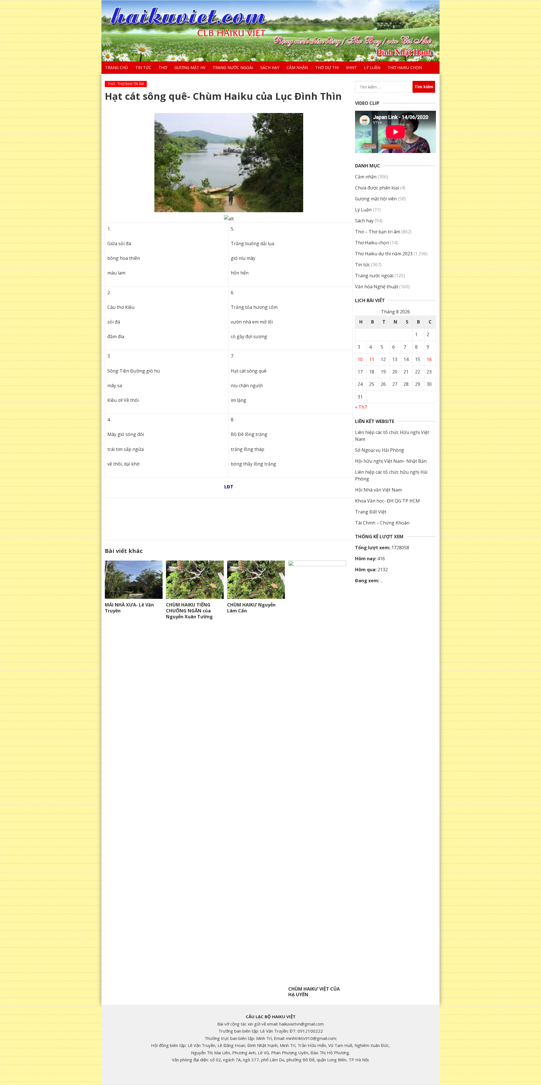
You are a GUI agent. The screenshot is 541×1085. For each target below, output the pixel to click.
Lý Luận (372, 67)
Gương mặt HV (189, 67)
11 (371, 359)
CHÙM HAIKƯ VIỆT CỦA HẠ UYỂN (314, 992)
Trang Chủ (116, 67)
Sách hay (269, 67)
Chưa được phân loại (377, 188)
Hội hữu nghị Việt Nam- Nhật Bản (391, 461)
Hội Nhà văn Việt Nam (378, 490)
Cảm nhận (297, 67)
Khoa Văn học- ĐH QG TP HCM (387, 501)
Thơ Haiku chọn (405, 67)
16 (429, 359)
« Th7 (361, 407)
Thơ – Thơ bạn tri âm (377, 232)
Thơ (163, 67)
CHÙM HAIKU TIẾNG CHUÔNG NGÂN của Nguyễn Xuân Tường (189, 611)
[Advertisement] (228, 517)
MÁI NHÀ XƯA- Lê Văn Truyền (129, 608)
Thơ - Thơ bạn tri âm (126, 83)
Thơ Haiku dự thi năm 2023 (384, 254)
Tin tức (143, 67)
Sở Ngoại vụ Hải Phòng (379, 450)
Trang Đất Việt (370, 512)
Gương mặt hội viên (376, 199)
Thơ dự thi (327, 67)
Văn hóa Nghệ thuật (376, 287)
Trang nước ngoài (233, 67)
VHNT (351, 67)
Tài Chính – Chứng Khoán (382, 523)
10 (360, 359)
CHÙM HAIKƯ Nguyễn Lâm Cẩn (251, 608)
